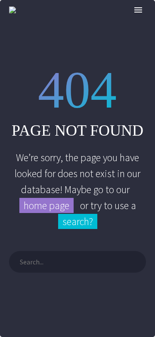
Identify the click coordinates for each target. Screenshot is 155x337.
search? (77, 221)
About (126, 23)
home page (46, 205)
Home (89, 23)
